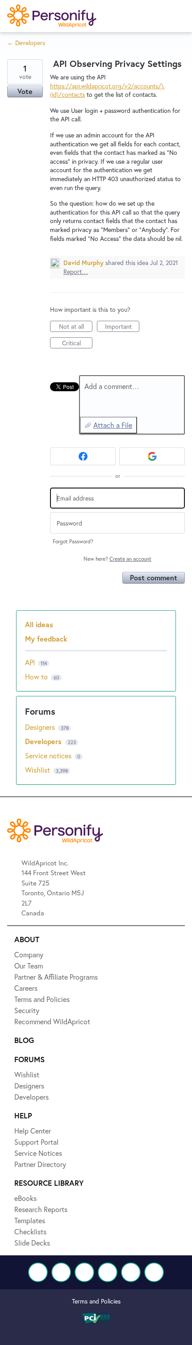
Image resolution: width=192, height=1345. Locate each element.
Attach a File (112, 425)
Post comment (153, 577)
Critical (77, 343)
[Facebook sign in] (83, 456)
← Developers (26, 42)
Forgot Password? (73, 541)
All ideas (39, 624)
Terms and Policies (96, 1301)
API (30, 662)
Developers (44, 741)
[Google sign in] (152, 456)
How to (36, 676)
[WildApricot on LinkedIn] (84, 1272)
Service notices (49, 755)
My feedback (46, 638)
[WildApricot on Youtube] (107, 1272)
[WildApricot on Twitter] (61, 1272)
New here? (117, 558)
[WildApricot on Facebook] (38, 1272)
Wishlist (38, 769)
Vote (25, 91)
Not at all (75, 327)
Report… (75, 271)
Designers (41, 727)
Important (122, 327)
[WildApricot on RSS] (154, 1272)
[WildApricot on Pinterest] (131, 1272)
